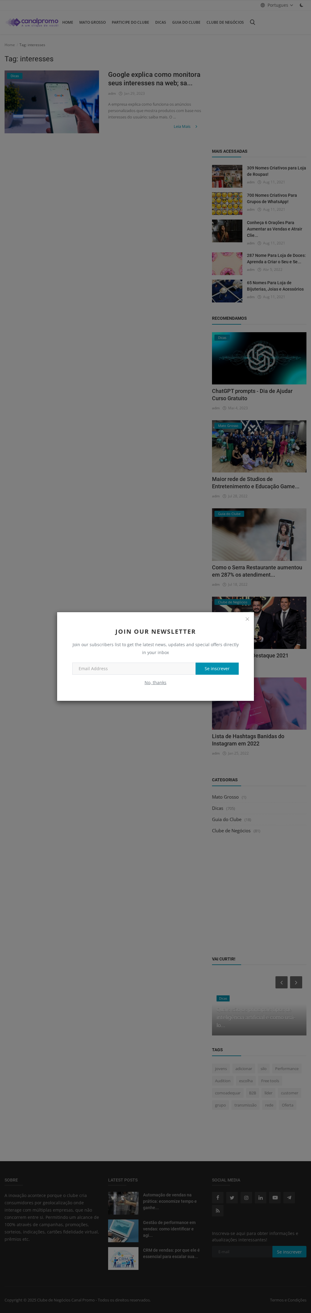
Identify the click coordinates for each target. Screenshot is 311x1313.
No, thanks (155, 682)
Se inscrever (217, 668)
